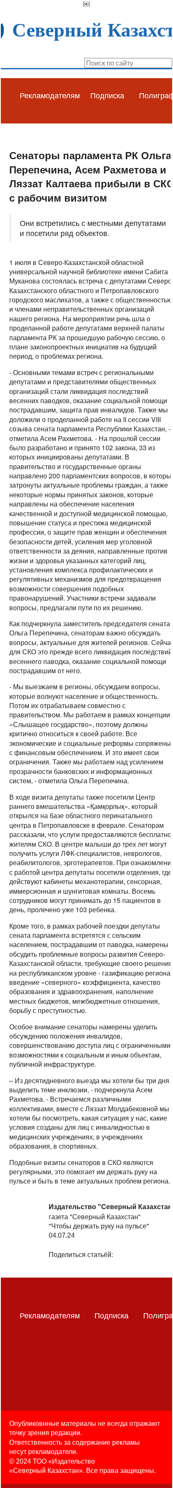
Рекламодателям (50, 94)
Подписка (107, 94)
